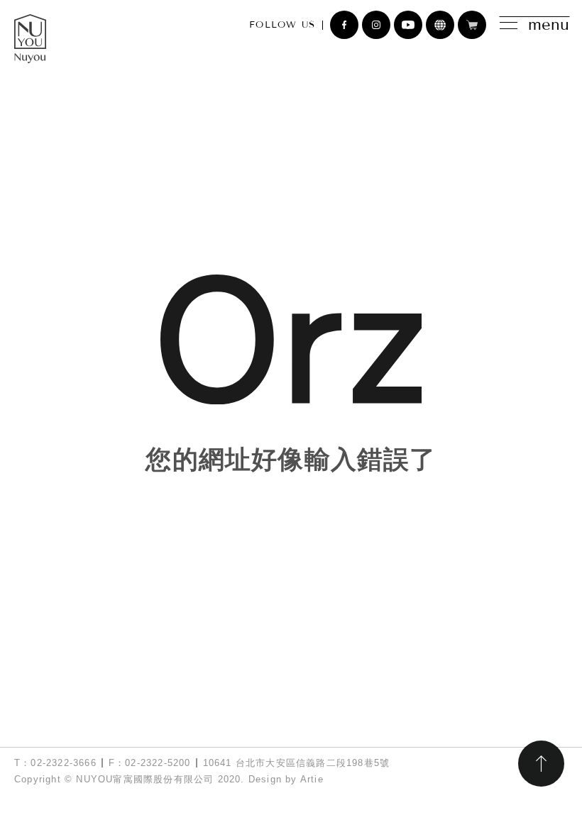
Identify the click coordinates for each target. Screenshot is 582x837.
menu (548, 24)
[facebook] (344, 25)
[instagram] (376, 25)
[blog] (440, 25)
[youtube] (408, 25)
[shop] (472, 25)
